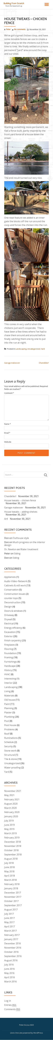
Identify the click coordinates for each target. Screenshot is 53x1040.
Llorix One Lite (16, 1033)
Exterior (8, 636)
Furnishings (10, 661)
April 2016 (9, 977)
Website (7, 442)
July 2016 (9, 964)
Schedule (9, 742)
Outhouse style (21, 538)
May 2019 (9, 829)
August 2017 (11, 909)
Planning (9, 708)
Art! (6, 518)
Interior (8, 682)
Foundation (10, 653)
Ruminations (11, 737)
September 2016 (13, 956)
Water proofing (12, 767)
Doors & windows (13, 610)
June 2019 (9, 824)
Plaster (8, 712)
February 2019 (12, 837)
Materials (9, 695)
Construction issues (14, 593)
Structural (9, 754)
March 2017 (10, 930)
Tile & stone (10, 759)
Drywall (8, 619)
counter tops (11, 598)
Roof (6, 733)
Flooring (8, 649)
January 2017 (11, 939)
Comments (12, 1009)
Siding (17, 553)
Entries (10, 1005)
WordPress (38, 1033)
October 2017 (11, 901)
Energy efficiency (13, 627)
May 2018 (9, 871)
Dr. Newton (10, 549)
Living (7, 691)
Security (8, 746)
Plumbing (9, 716)
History (8, 670)
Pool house (10, 725)
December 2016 (12, 943)
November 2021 (12, 791)
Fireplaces (9, 644)
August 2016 (11, 960)
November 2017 (12, 896)
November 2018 (12, 846)
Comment (9, 393)
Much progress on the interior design (24, 544)
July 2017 (9, 913)
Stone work (10, 750)
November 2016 (12, 947)
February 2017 (12, 935)
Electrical (9, 623)
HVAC (7, 674)
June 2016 (9, 968)
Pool (6, 721)
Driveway (9, 615)
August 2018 (11, 858)
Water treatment (29, 549)
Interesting (10, 678)
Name (7, 424)
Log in (7, 1000)
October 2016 (11, 951)
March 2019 (10, 833)
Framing (8, 657)
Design (8, 606)
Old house (9, 699)
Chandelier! (44, 363)
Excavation (10, 632)
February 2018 (12, 884)
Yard (43, 349)
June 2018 (9, 867)
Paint (7, 704)
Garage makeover (12, 363)
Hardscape (10, 665)
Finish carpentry (12, 640)
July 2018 (9, 863)
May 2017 (9, 922)
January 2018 (11, 888)
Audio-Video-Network (15, 581)
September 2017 (13, 905)
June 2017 (9, 918)
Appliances (10, 577)
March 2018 (10, 879)
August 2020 (11, 803)
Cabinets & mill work (15, 585)
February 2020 (12, 812)
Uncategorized (33, 349)
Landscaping (21, 349)
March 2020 (10, 807)
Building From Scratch (14, 3)
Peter (8, 29)
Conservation (11, 589)
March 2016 (10, 981)
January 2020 (11, 816)
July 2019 (9, 820)
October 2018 (11, 850)
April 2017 (9, 926)
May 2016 (9, 973)
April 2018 (9, 875)
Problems (9, 729)
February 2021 (12, 799)
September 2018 (13, 854)
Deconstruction (12, 602)
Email (7, 433)
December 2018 (12, 841)
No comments (20, 29)
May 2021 (9, 795)
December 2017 (12, 892)
